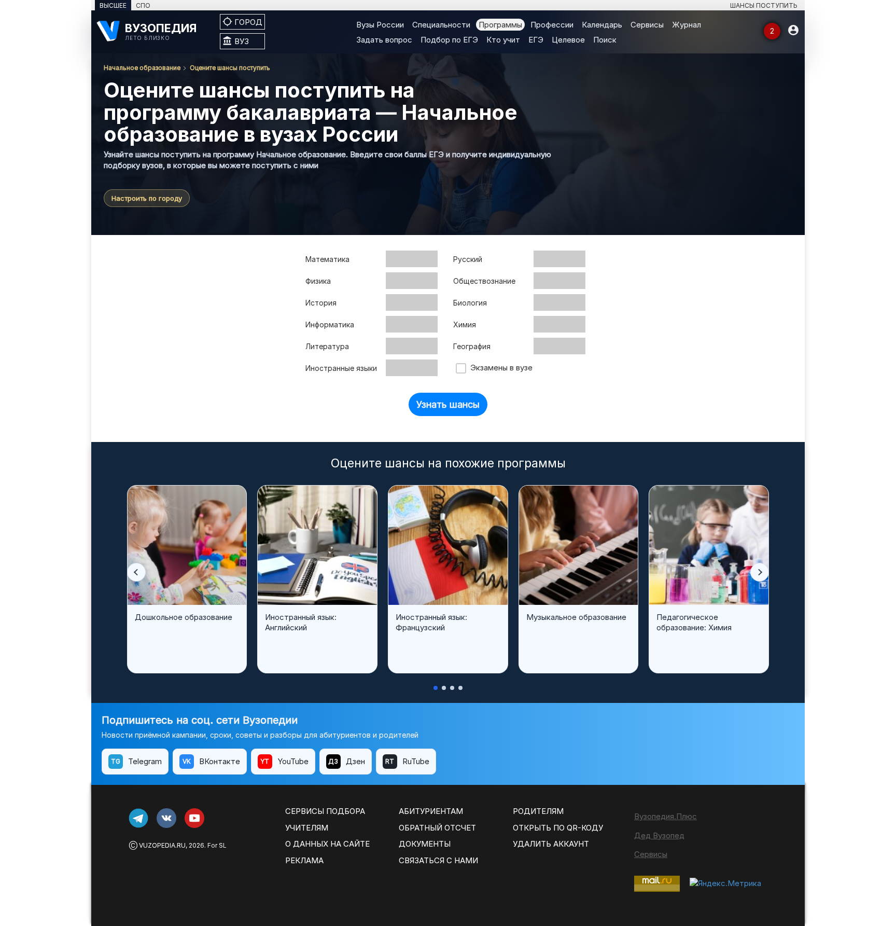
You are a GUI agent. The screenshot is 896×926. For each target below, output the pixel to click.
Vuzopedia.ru (162, 845)
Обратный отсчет (437, 828)
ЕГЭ (535, 40)
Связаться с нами (438, 860)
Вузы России (380, 25)
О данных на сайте (327, 844)
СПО (143, 5)
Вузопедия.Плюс (665, 816)
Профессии (551, 25)
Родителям (538, 811)
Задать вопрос (384, 40)
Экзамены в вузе (499, 367)
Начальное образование (142, 68)
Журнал (686, 25)
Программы (500, 25)
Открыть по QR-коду (558, 828)
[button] (136, 572)
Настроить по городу (146, 198)
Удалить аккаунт (551, 844)
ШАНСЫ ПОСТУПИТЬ (763, 5)
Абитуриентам (431, 811)
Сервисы (647, 25)
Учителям (306, 828)
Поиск (605, 40)
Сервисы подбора (325, 811)
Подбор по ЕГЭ (449, 40)
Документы (425, 844)
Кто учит (503, 40)
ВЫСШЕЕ (113, 5)
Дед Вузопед (659, 835)
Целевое (568, 40)
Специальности (441, 25)
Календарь (602, 25)
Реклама (304, 860)
